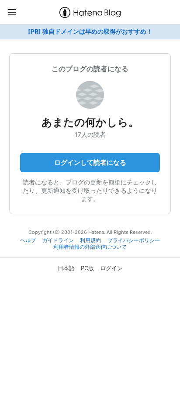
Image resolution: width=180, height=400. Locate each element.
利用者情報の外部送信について (90, 247)
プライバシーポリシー (133, 240)
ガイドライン (58, 240)
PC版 (87, 267)
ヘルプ (28, 240)
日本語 (66, 267)
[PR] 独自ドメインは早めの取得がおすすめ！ (90, 31)
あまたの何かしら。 (90, 122)
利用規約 (90, 240)
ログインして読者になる (90, 162)
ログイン (111, 267)
